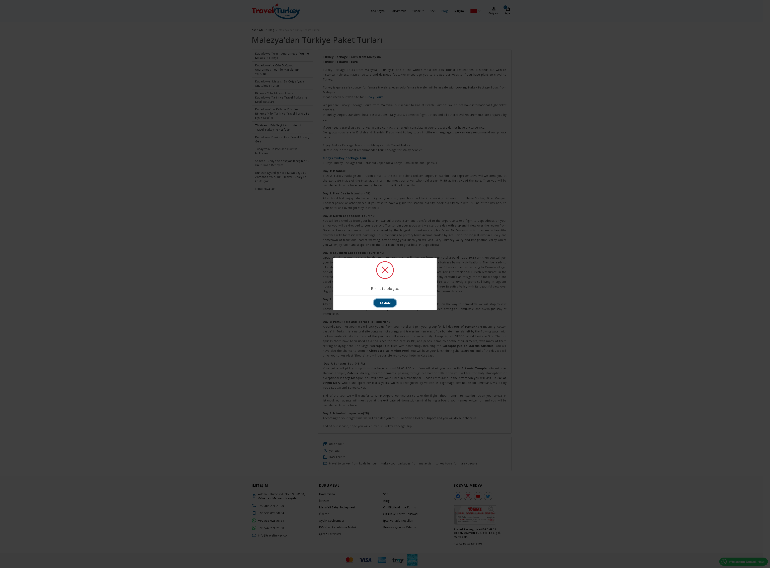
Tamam (385, 303)
